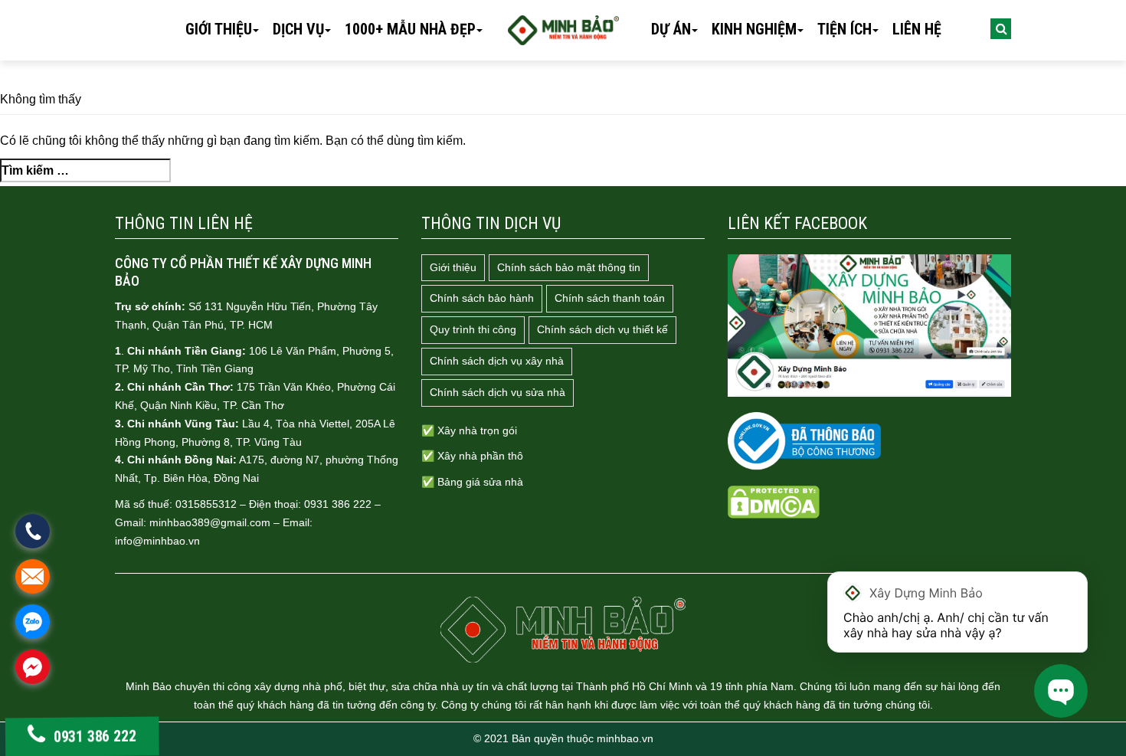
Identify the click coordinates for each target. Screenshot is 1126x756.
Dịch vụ (298, 29)
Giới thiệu (218, 29)
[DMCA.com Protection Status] (774, 502)
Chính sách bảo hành (482, 298)
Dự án (671, 29)
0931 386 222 (96, 737)
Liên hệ (916, 29)
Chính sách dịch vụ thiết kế (602, 329)
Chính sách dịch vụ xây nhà (497, 361)
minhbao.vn (625, 738)
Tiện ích (844, 29)
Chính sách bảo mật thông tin (568, 267)
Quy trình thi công (473, 329)
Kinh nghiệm (754, 29)
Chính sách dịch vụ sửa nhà (497, 392)
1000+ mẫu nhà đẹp (410, 29)
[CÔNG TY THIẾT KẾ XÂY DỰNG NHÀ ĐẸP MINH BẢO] (563, 629)
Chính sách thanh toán (610, 298)
